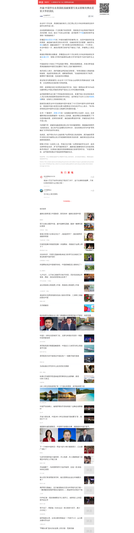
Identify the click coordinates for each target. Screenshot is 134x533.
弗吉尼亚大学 (50, 40)
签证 (41, 45)
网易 (41, 2)
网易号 (47, 2)
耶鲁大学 (57, 113)
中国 (82, 33)
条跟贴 (66, 201)
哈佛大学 (45, 57)
